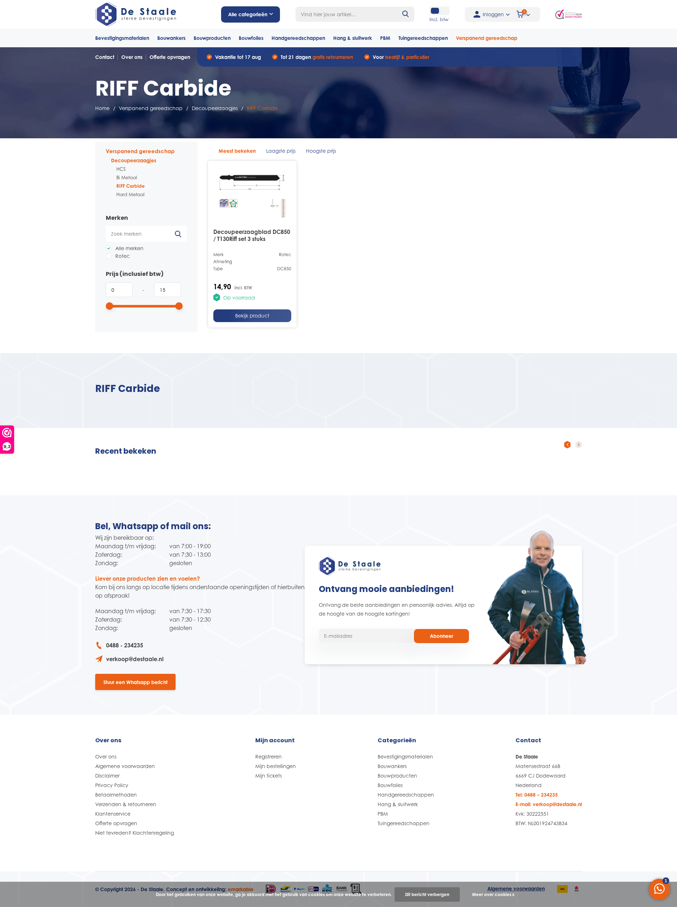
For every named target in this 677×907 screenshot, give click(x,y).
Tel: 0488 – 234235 (537, 795)
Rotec (122, 256)
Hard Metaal (130, 194)
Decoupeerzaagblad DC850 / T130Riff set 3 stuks (251, 235)
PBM (385, 38)
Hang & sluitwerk (352, 38)
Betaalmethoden (116, 795)
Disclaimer (107, 776)
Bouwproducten (212, 38)
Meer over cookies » (493, 894)
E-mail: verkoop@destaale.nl (549, 804)
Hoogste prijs (321, 151)
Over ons (131, 57)
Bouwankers (171, 38)
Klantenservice (112, 814)
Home (102, 108)
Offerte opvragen (170, 57)
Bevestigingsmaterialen (122, 38)
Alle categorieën (247, 14)
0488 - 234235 (124, 645)
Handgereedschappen (298, 38)
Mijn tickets (268, 776)
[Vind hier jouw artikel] (406, 14)
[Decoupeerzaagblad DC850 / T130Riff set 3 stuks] (252, 193)
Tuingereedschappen (423, 38)
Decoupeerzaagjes (215, 108)
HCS (121, 169)
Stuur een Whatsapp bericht (135, 682)
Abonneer (441, 636)
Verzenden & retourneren (125, 804)
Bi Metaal (126, 177)
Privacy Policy (111, 785)
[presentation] (567, 444)
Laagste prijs (280, 151)
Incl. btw (439, 19)
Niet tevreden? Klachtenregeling (134, 833)
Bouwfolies (251, 38)
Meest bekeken (237, 151)
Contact (104, 57)
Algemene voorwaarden (125, 766)
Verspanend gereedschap (486, 38)
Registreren (268, 757)
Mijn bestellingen (275, 766)
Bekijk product (252, 316)
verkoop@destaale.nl (135, 659)
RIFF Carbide (130, 186)
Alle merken (129, 248)
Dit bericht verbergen (427, 894)
